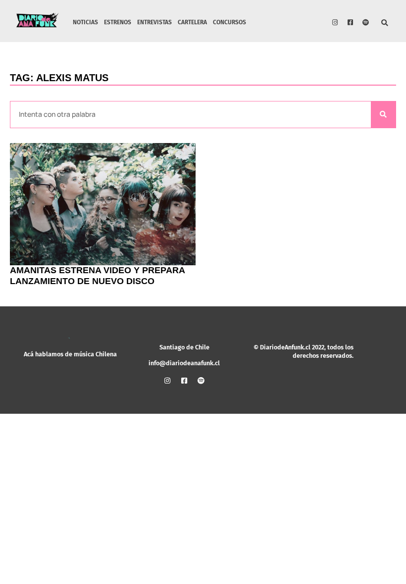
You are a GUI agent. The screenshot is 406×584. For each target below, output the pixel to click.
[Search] (383, 114)
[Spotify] (365, 22)
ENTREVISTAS (154, 22)
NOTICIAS (85, 22)
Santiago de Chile (184, 347)
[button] (385, 23)
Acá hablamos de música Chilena (70, 354)
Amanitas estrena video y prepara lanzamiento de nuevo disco (97, 275)
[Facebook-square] (350, 22)
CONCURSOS (229, 22)
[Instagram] (335, 22)
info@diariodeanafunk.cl (184, 363)
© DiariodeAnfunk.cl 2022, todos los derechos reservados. (304, 351)
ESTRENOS (117, 22)
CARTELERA (192, 22)
